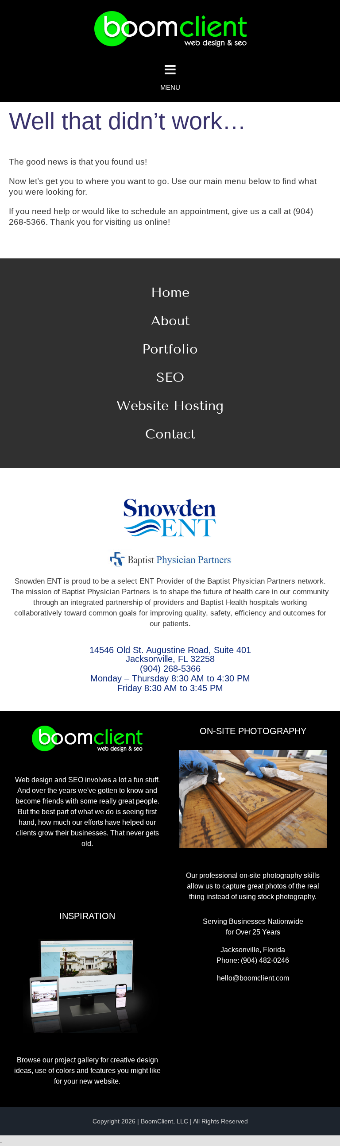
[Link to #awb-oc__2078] (170, 70)
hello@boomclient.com (253, 978)
